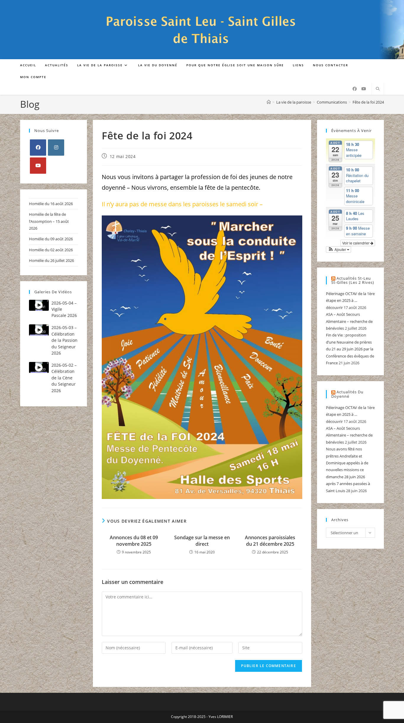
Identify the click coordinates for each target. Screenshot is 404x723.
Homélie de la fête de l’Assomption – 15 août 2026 (49, 221)
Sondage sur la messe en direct (202, 540)
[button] (338, 249)
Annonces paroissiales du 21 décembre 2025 (270, 540)
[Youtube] (38, 165)
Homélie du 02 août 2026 (51, 249)
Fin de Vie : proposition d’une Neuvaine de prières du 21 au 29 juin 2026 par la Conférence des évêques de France (350, 348)
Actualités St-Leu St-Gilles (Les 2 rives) (352, 280)
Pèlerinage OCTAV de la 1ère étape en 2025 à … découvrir (350, 300)
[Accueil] (269, 102)
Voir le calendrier (356, 242)
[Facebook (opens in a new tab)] (354, 89)
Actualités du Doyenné (347, 394)
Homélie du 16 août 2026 (51, 203)
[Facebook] (38, 147)
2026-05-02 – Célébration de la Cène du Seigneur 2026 (64, 377)
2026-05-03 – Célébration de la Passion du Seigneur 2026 (64, 340)
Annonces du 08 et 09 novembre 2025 (134, 540)
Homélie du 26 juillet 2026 (51, 260)
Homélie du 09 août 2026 (51, 238)
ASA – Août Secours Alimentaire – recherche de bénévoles (349, 321)
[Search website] (378, 89)
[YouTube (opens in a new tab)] (364, 89)
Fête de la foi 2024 (368, 102)
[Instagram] (56, 147)
